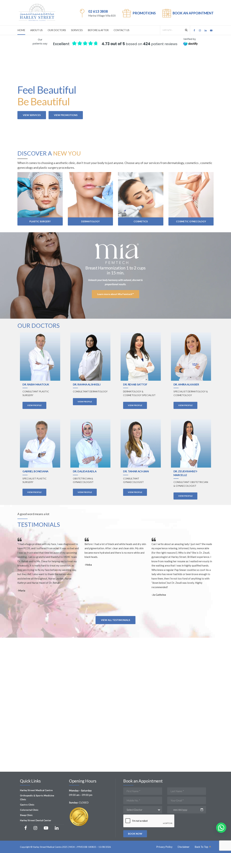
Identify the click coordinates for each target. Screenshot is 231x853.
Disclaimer (184, 846)
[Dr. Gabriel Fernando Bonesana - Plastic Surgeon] (40, 443)
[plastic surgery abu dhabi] (40, 194)
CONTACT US (121, 30)
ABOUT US (36, 30)
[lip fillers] (90, 194)
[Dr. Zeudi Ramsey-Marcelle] (191, 443)
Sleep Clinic (26, 815)
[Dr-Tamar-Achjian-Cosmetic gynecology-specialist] (141, 443)
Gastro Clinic (27, 804)
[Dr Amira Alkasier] (191, 356)
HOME (21, 30)
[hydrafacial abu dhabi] (140, 194)
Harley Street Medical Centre (36, 790)
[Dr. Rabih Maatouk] (40, 356)
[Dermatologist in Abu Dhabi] (141, 356)
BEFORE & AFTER (98, 30)
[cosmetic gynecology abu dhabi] (191, 194)
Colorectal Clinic (29, 810)
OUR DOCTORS (57, 30)
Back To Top (201, 846)
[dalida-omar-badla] (90, 443)
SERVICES (77, 30)
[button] (221, 828)
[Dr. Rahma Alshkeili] (90, 356)
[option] (115, 568)
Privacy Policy (164, 846)
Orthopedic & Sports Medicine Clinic (37, 797)
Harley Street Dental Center (35, 820)
